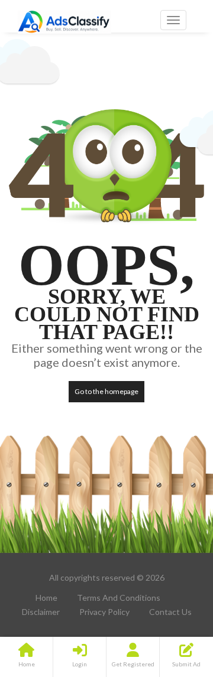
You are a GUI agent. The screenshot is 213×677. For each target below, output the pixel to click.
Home (46, 598)
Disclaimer (41, 612)
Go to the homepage (106, 391)
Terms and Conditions (118, 598)
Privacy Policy (104, 612)
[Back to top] (174, 603)
